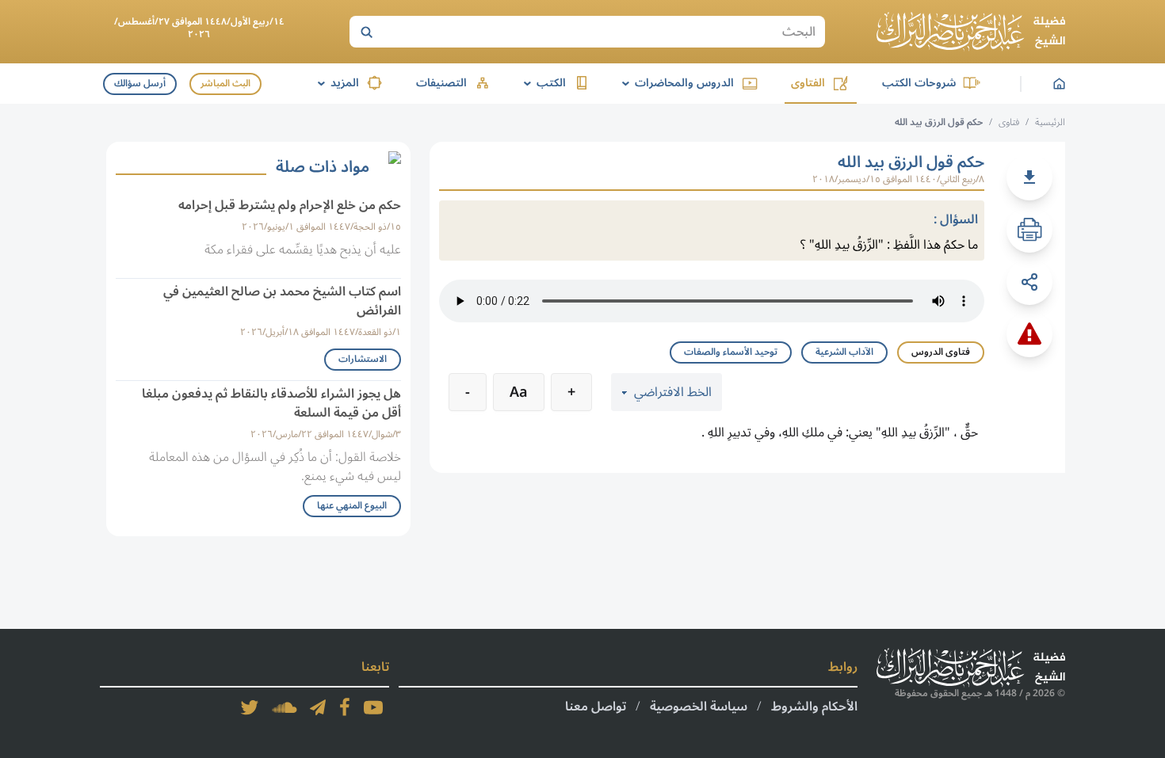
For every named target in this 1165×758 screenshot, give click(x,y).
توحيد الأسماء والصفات (730, 352)
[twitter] (249, 707)
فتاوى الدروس (940, 352)
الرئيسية (1050, 122)
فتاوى (1009, 122)
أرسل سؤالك (140, 83)
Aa (519, 392)
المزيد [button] (335, 82)
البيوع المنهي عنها (352, 506)
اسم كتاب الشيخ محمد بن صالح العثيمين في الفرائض (282, 301)
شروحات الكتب (919, 82)
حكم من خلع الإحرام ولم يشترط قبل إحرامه (289, 205)
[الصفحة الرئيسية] (971, 31)
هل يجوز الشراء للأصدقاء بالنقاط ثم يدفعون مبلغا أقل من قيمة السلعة (271, 403)
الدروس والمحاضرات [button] (675, 82)
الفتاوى (808, 82)
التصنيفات (441, 82)
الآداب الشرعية (844, 352)
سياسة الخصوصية (698, 706)
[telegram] (318, 707)
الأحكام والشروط (814, 706)
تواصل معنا (595, 706)
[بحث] (366, 31)
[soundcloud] (284, 707)
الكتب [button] (542, 82)
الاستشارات (362, 359)
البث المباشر (225, 83)
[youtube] (373, 707)
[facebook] (344, 707)
